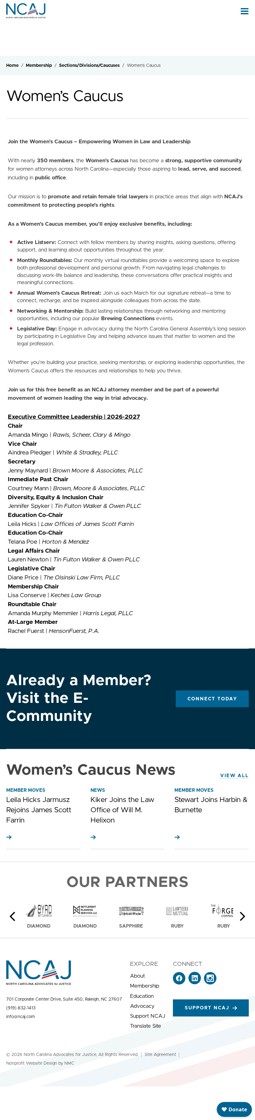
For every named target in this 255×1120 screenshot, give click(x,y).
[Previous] (12, 916)
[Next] (242, 916)
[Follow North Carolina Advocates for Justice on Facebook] (179, 982)
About (137, 976)
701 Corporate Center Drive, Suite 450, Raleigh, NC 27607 (64, 999)
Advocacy (142, 1006)
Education (142, 996)
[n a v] (244, 11)
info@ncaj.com (20, 1017)
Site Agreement (160, 1055)
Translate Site (145, 1026)
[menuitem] (147, 976)
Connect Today (212, 699)
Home (12, 65)
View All (234, 775)
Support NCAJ (147, 1016)
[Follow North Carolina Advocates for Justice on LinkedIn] (194, 982)
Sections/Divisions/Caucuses (89, 65)
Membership (39, 65)
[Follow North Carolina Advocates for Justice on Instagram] (210, 982)
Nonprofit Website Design (31, 1063)
